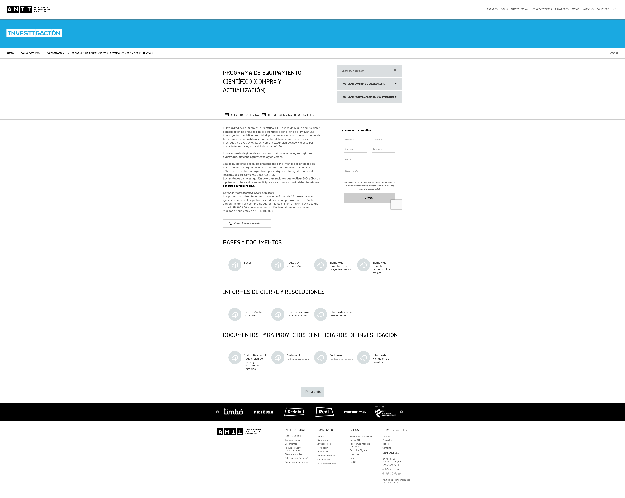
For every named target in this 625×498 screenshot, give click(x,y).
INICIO (504, 9)
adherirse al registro (235, 186)
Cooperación (323, 459)
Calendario (322, 440)
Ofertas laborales (293, 454)
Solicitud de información (297, 458)
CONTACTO (603, 9)
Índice (320, 436)
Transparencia (292, 440)
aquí (251, 186)
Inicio (10, 53)
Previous (217, 412)
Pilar (352, 458)
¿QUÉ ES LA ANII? (293, 436)
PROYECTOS (562, 9)
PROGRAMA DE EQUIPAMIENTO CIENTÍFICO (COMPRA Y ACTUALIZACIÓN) (112, 53)
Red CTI (354, 462)
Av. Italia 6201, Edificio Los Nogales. (392, 460)
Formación (322, 447)
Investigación (55, 53)
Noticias (386, 443)
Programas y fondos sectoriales (360, 445)
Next (401, 412)
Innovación (323, 451)
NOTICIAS (588, 9)
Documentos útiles (326, 463)
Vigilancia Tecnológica (361, 436)
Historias (354, 454)
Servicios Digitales (359, 450)
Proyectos (387, 440)
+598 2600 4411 (390, 465)
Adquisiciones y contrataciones (293, 449)
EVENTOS (492, 9)
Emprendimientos (326, 455)
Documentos (291, 443)
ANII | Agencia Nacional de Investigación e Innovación (28, 9)
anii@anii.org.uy (390, 469)
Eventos (386, 436)
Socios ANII (355, 440)
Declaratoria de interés (296, 462)
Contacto (386, 447)
